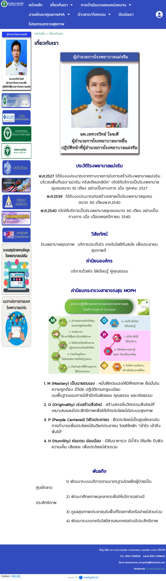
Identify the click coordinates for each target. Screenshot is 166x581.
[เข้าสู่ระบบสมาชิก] (159, 14)
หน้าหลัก (40, 33)
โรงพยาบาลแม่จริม (155, 569)
